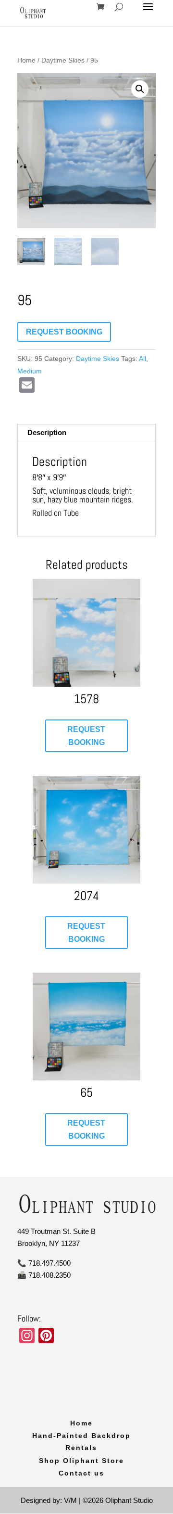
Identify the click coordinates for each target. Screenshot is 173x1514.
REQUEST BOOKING (64, 332)
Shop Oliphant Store (81, 1460)
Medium (29, 371)
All (142, 358)
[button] (139, 89)
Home (26, 60)
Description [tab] (46, 432)
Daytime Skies (63, 60)
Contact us (81, 1473)
